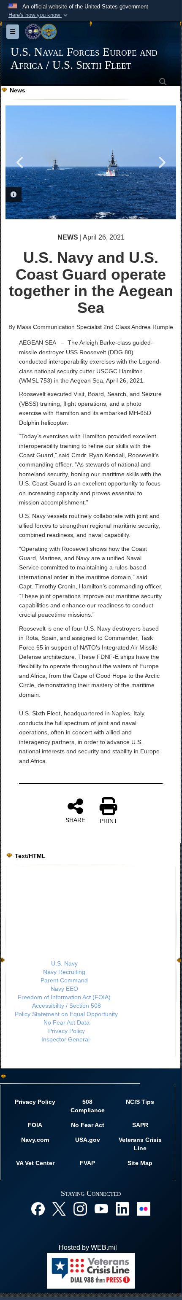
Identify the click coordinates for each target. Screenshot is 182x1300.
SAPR (140, 1125)
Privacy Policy (66, 1031)
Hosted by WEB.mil (88, 1247)
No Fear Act (87, 1125)
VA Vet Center (35, 1163)
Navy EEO (64, 988)
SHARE (75, 820)
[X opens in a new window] (59, 1208)
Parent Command (64, 980)
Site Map (140, 1163)
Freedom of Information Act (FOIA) (64, 997)
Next (161, 162)
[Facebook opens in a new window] (38, 1208)
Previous (20, 162)
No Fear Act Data (66, 1022)
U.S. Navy (64, 963)
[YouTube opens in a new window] (101, 1208)
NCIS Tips (140, 1101)
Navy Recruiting (64, 971)
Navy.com (35, 1139)
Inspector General (65, 1039)
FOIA (35, 1125)
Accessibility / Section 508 (66, 1005)
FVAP (87, 1163)
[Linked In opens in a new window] (122, 1208)
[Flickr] (143, 1208)
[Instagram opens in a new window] (80, 1208)
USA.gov (87, 1139)
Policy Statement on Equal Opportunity (66, 1014)
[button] (38, 15)
